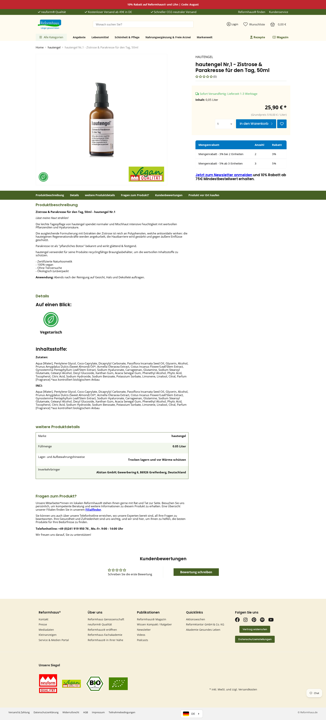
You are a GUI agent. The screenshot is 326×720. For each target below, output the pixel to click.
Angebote (79, 37)
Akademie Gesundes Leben (203, 629)
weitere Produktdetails (100, 195)
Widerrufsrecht (70, 712)
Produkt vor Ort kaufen (203, 195)
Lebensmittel (100, 37)
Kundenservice (278, 12)
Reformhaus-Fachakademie (105, 635)
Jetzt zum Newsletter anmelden (223, 175)
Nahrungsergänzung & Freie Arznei (168, 37)
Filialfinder (93, 509)
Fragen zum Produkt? (135, 195)
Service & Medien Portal (54, 640)
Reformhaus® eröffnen (102, 629)
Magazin (282, 37)
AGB (85, 712)
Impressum (98, 712)
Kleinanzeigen (48, 635)
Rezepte (259, 37)
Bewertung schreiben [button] (196, 572)
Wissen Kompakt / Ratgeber (154, 624)
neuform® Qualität (53, 12)
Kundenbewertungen (168, 195)
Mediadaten (46, 629)
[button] (204, 76)
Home (40, 47)
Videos (141, 635)
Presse (43, 624)
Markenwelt (204, 37)
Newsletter (144, 629)
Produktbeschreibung (50, 195)
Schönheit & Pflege (127, 37)
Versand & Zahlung (19, 712)
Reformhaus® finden (251, 12)
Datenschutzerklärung (46, 712)
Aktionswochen (195, 619)
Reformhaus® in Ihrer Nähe (105, 640)
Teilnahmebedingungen (122, 712)
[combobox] (143, 24)
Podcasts (142, 640)
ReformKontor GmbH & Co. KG (205, 624)
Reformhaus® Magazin (151, 619)
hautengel (54, 47)
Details (74, 195)
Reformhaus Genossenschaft (106, 619)
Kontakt (43, 619)
